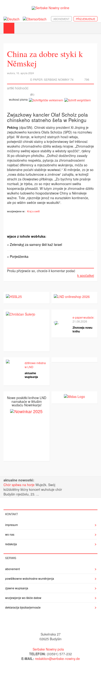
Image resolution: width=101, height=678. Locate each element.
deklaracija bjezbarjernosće (23, 607)
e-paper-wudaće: (83, 317)
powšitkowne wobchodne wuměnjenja (29, 578)
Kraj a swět (33, 211)
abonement (61, 19)
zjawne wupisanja (16, 588)
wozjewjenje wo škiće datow (23, 598)
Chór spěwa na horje (19, 484)
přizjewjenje (85, 19)
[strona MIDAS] (74, 396)
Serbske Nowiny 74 (59, 79)
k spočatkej (85, 275)
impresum (11, 525)
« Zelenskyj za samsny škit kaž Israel (34, 244)
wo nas (9, 534)
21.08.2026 (80, 321)
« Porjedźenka (17, 256)
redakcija (11, 544)
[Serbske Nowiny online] (50, 8)
